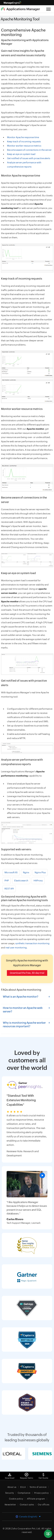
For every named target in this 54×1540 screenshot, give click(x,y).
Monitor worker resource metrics (24, 145)
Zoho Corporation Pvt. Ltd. (26, 1528)
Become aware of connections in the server (29, 150)
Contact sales (27, 1505)
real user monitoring (16, 947)
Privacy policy (41, 1493)
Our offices (44, 1505)
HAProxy (38, 880)
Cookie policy (16, 1499)
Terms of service (38, 1487)
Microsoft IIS (11, 872)
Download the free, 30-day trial (27, 972)
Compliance (24, 1493)
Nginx (26, 872)
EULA (23, 1487)
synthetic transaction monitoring (32, 943)
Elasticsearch (21, 880)
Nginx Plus (40, 872)
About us (11, 1487)
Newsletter (10, 1505)
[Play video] (42, 1175)
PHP (6, 880)
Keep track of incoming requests (24, 141)
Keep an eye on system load (21, 154)
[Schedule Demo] (48, 1534)
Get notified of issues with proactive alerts (28, 158)
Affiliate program (36, 1499)
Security (9, 1493)
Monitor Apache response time (23, 137)
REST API (9, 888)
